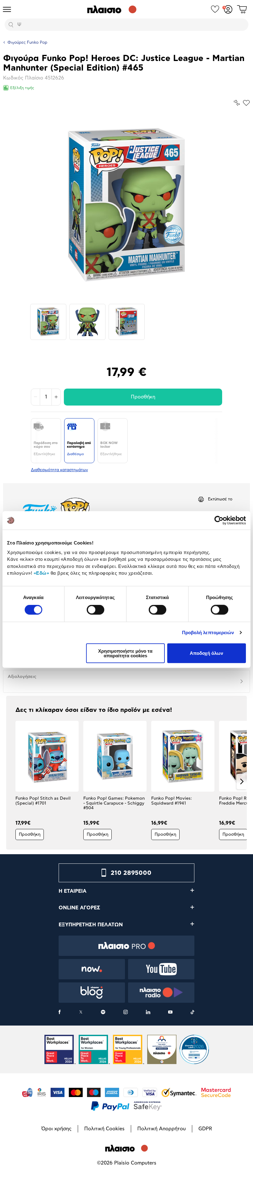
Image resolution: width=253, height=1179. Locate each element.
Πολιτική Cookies (104, 1128)
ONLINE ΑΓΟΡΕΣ (79, 907)
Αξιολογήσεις (22, 677)
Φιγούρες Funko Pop (27, 43)
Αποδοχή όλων (206, 653)
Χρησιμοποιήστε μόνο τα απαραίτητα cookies (125, 653)
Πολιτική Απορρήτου (161, 1128)
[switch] (95, 610)
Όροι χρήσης (56, 1128)
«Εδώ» (41, 573)
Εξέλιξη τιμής (22, 88)
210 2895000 (131, 873)
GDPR (205, 1128)
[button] (11, 781)
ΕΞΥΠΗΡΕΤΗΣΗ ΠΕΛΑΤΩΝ (91, 924)
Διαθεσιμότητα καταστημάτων (59, 470)
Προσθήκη (143, 396)
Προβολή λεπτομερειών (208, 632)
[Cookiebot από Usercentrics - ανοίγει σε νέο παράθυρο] (219, 520)
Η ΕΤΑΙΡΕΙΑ (72, 891)
